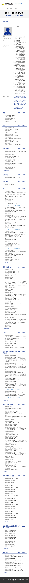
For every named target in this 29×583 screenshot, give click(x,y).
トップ (2, 8)
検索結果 (9, 8)
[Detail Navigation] (24, 3)
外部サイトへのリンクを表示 (13, 205)
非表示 (23, 112)
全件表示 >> (7, 170)
